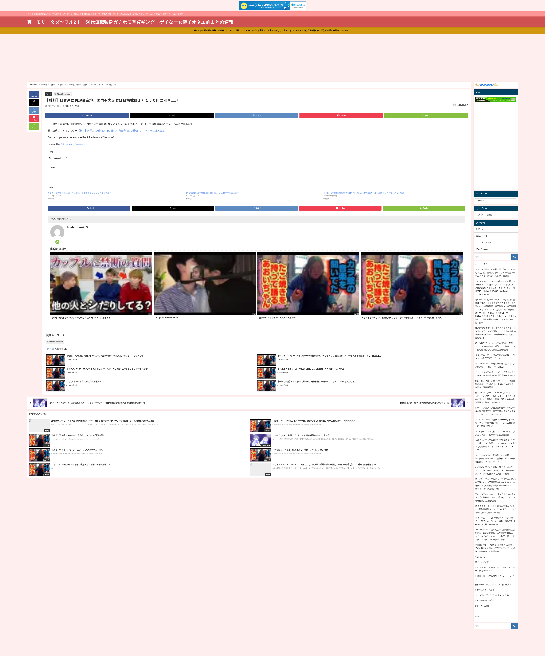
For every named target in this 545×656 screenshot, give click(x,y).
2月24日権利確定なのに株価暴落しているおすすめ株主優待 (212, 193)
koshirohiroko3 (462, 105)
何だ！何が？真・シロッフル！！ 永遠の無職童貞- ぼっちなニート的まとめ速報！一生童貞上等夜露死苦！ (495, 384)
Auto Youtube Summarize (73, 144)
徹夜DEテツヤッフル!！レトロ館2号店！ (493, 585)
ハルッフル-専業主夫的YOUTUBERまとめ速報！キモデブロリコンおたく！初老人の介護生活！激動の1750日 (495, 423)
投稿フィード (482, 236)
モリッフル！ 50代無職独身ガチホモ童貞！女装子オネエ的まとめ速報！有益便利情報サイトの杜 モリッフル (495, 521)
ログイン (480, 229)
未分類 (48, 94)
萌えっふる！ (481, 557)
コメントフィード (484, 242)
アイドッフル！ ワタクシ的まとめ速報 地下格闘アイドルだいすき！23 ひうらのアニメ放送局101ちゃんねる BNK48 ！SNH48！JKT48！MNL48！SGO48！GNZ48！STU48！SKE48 (495, 287)
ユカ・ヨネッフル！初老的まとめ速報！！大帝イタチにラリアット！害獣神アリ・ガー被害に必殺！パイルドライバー (495, 458)
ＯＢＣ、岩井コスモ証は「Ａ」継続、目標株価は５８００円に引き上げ (79, 193)
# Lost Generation (64, 94)
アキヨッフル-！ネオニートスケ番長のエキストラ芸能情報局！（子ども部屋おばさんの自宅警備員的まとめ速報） (495, 497)
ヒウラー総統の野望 (484, 600)
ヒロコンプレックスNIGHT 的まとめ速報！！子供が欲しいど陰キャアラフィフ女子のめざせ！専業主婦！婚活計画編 (495, 548)
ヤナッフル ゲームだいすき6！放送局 (492, 595)
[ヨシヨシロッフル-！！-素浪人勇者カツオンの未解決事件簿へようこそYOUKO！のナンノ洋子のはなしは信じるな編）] (495, 509)
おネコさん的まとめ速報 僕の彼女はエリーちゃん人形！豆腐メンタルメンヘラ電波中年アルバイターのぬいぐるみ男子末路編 (495, 272)
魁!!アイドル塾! (482, 606)
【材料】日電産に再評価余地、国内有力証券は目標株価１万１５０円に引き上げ (120, 130)
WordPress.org (482, 249)
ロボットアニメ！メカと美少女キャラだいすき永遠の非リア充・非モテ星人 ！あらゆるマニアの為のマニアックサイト (495, 411)
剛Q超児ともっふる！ (485, 590)
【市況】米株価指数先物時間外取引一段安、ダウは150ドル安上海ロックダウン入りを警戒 (363, 193)
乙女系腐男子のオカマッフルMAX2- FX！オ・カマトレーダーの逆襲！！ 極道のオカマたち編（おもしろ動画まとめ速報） (495, 346)
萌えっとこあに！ (483, 562)
